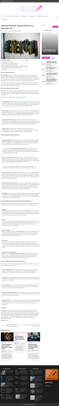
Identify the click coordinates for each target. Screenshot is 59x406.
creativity (4, 244)
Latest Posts (46, 57)
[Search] (57, 18)
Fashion (7, 320)
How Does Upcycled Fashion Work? (9, 63)
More (44, 47)
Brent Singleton (17, 31)
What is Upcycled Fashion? (8, 62)
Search (43, 25)
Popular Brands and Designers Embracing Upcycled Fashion (14, 66)
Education (9, 16)
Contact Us (5, 19)
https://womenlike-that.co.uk (23, 101)
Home (3, 16)
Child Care (16, 16)
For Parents (23, 16)
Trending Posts (53, 58)
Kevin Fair (3, 350)
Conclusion (4, 69)
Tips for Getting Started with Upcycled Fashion (11, 67)
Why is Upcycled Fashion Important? (9, 64)
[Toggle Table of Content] (25, 61)
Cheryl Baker (46, 52)
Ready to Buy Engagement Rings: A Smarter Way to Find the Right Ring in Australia (51, 80)
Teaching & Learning (43, 16)
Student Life (33, 16)
